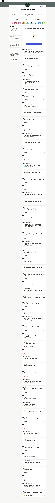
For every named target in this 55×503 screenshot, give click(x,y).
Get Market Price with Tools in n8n (31, 187)
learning (32, 405)
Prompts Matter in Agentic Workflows (32, 165)
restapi (32, 284)
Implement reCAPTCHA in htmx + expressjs (33, 381)
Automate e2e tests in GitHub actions (32, 485)
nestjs (31, 261)
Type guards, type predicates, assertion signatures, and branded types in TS (32, 373)
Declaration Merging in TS (29, 404)
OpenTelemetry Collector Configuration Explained (32, 244)
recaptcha (33, 382)
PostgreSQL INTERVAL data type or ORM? (33, 492)
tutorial (32, 320)
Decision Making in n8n (29, 119)
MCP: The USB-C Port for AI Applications (33, 112)
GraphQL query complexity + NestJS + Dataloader (32, 336)
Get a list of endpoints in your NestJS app (33, 283)
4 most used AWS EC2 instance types (32, 462)
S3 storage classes (28, 469)
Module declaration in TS (29, 365)
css (26, 434)
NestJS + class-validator (29, 455)
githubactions (36, 486)
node (31, 129)
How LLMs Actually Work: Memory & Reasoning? (34, 179)
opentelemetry (26, 237)
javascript (30, 268)
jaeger (34, 237)
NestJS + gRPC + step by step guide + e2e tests (34, 297)
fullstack (32, 427)
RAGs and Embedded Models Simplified (32, 135)
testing (25, 284)
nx (29, 352)
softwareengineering (35, 320)
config (27, 245)
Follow (42, 6)
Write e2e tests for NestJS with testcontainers (34, 260)
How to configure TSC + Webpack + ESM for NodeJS (33, 389)
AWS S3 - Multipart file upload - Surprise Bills (34, 290)
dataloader (30, 337)
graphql (25, 218)
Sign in (38, 45)
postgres (25, 129)
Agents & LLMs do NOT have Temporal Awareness (32, 157)
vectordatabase (32, 136)
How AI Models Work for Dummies (31, 96)
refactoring (32, 412)
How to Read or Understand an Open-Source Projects (33, 319)
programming (38, 52)
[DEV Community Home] (3, 1)
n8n (24, 188)
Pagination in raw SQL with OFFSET (32, 397)
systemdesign (26, 52)
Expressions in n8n (28, 149)
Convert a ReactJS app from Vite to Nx (32, 411)
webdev (33, 291)
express (27, 382)
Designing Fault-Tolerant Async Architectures (34, 51)
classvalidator (33, 456)
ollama (25, 227)
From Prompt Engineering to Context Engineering (32, 105)
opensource (25, 320)
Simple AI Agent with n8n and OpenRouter (33, 201)
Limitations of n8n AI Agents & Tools (32, 142)
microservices (30, 52)
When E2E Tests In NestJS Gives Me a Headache (34, 303)
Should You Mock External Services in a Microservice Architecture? (32, 209)
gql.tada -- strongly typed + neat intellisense (33, 217)
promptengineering (27, 106)
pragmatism (31, 59)
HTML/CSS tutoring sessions (30, 433)
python (29, 227)
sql (24, 398)
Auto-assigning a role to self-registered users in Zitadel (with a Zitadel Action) (34, 252)
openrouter (26, 202)
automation (31, 143)
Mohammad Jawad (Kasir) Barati (28, 26)
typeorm (25, 352)
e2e (28, 261)
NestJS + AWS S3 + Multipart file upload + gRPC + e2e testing (34, 275)
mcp (24, 113)
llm (30, 75)
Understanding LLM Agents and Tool (32, 172)
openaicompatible (32, 227)
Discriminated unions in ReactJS (31, 418)
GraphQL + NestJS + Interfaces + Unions (33, 267)
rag (29, 129)
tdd (26, 261)
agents (32, 75)
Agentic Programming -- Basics (31, 89)
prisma (25, 479)
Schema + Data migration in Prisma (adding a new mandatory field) (34, 477)
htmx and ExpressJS (28, 426)
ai (24, 59)
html (24, 434)
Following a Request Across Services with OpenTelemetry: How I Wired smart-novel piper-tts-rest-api (34, 234)
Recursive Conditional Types (30, 358)
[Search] (5, 1)
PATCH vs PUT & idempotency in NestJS (33, 447)
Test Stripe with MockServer (30, 440)
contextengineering (33, 106)
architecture (34, 52)
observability (30, 245)
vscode (28, 218)
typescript (31, 218)
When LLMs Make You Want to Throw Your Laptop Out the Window (33, 82)
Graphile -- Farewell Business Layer (32, 311)
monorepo (32, 352)
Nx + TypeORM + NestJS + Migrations (32, 351)
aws (24, 291)
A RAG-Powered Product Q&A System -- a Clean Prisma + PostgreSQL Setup (34, 127)
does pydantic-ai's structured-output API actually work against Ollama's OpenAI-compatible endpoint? (33, 225)
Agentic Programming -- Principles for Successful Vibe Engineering (32, 66)
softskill (29, 320)
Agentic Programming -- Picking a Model (33, 74)
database (34, 398)
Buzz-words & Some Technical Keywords (33, 194)
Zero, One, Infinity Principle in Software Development (32, 327)
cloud (27, 463)
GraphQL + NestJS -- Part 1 (30, 343)
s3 (26, 291)
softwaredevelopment (27, 486)
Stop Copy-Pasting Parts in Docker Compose (34, 28)
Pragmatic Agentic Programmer (31, 58)
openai (27, 188)
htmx (25, 382)
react (30, 412)
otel (24, 245)
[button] (11, 22)
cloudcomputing (30, 463)
